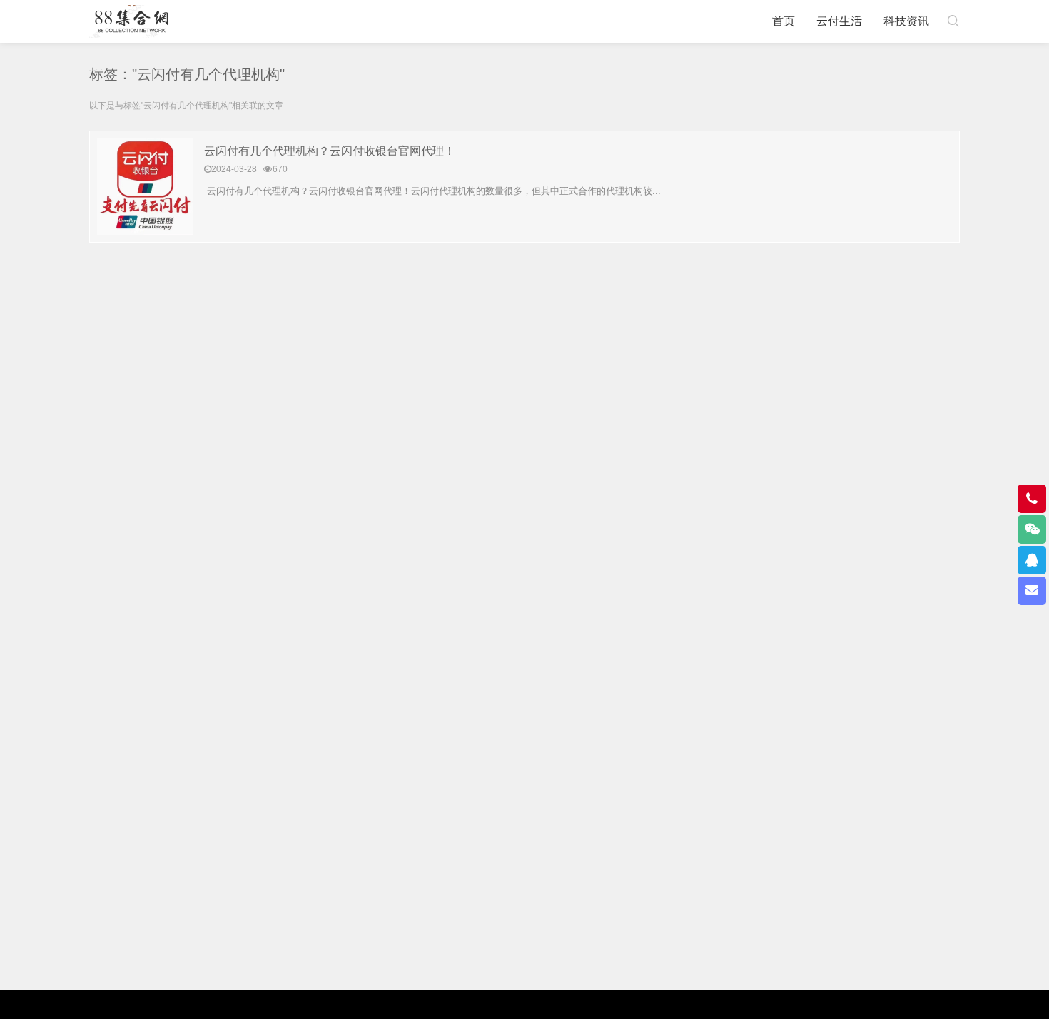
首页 (783, 21)
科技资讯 (906, 21)
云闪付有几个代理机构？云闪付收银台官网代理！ (329, 151)
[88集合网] (131, 21)
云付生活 (839, 21)
